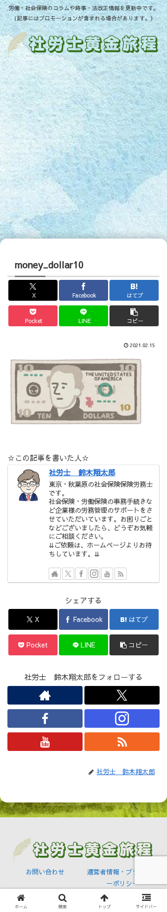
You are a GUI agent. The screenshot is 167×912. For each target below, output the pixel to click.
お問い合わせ (45, 871)
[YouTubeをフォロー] (107, 574)
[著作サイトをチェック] (55, 574)
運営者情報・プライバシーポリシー (122, 877)
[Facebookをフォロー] (81, 574)
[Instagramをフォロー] (94, 574)
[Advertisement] (83, 149)
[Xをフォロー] (68, 574)
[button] (134, 315)
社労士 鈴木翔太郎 (82, 472)
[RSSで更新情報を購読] (121, 574)
